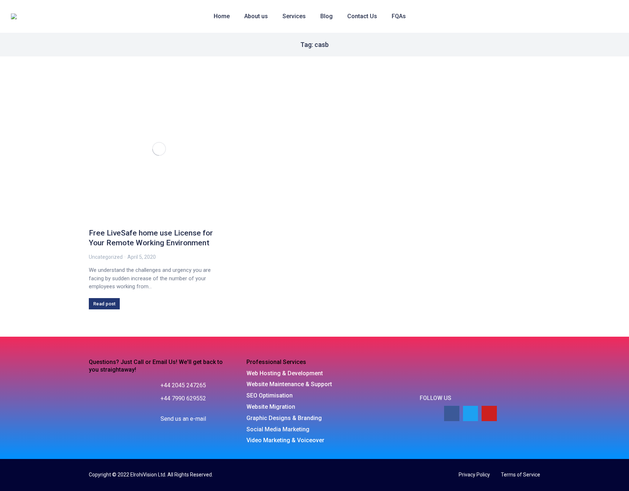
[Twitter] (470, 413)
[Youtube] (489, 413)
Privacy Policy (474, 475)
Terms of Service (520, 475)
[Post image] (159, 148)
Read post (104, 303)
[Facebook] (451, 413)
